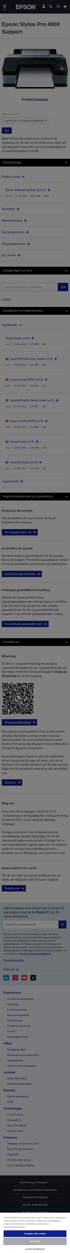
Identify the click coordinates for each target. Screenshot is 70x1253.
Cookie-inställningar (35, 1249)
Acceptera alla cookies (35, 1234)
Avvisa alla (35, 1241)
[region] (35, 1232)
